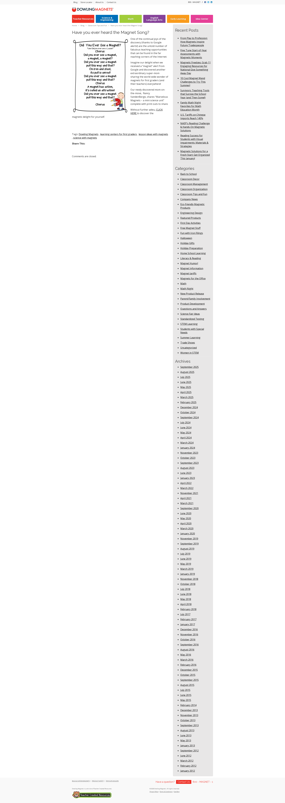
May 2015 (185, 700)
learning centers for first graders (118, 134)
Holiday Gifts (187, 243)
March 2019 (186, 569)
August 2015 (187, 685)
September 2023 (189, 463)
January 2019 (187, 574)
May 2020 (185, 518)
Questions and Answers (193, 308)
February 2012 (188, 765)
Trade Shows (187, 342)
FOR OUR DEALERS (112, 781)
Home (74, 25)
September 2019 (189, 543)
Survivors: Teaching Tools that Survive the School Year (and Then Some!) (194, 94)
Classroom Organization (194, 189)
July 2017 (185, 614)
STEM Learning (189, 324)
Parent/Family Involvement (195, 298)
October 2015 (187, 675)
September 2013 (189, 725)
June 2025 (185, 382)
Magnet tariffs (188, 273)
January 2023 (187, 478)
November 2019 (189, 538)
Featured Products (190, 218)
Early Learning (178, 18)
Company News (189, 199)
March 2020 (186, 528)
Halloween (186, 238)
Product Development (192, 303)
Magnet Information (191, 268)
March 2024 (186, 442)
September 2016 (189, 644)
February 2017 (188, 619)
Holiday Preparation (191, 248)
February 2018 (188, 609)
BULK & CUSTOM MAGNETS (81, 781)
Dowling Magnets (88, 134)
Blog (75, 2)
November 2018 (189, 579)
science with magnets (85, 137)
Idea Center (202, 18)
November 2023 (189, 452)
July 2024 (185, 422)
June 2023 (185, 473)
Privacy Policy (154, 792)
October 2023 (187, 457)
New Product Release (192, 293)
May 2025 (185, 387)
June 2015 (185, 695)
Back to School (188, 174)
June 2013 (185, 735)
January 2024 (187, 447)
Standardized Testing (192, 319)
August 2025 (187, 372)
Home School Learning (193, 253)
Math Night (186, 288)
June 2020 (185, 513)
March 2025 (186, 397)
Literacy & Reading (190, 258)
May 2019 (185, 563)
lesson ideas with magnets (153, 134)
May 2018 (185, 599)
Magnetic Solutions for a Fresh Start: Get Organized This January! (195, 155)
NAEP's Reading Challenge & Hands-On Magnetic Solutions (195, 127)
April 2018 (185, 604)
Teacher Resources (83, 18)
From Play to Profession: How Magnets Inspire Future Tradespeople (194, 42)
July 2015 (185, 690)
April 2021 (185, 498)
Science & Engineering (106, 18)
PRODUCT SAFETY (98, 781)
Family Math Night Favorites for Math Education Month (190, 106)
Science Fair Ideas (190, 313)
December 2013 (189, 710)
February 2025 (188, 402)
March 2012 (186, 760)
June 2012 (185, 755)
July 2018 (185, 589)
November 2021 (189, 493)
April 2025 (185, 392)
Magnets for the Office (193, 278)
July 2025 (185, 377)
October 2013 (187, 720)
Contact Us (111, 2)
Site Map (176, 792)
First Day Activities (190, 223)
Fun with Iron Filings (191, 233)
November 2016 (189, 634)
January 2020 (187, 533)
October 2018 (187, 584)
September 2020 (189, 508)
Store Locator (86, 2)
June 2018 (185, 594)
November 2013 (189, 715)
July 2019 (185, 553)
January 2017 (187, 624)
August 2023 (187, 468)
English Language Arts (154, 18)
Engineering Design (191, 213)
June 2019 (185, 558)
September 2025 (189, 367)
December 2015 (189, 669)
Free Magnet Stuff (190, 228)
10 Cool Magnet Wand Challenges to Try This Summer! (193, 82)
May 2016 (185, 654)
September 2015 (189, 680)
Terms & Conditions (166, 792)
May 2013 (185, 740)
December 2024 (189, 407)
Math (130, 18)
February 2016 (188, 664)
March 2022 (186, 488)
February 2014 (188, 705)
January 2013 (187, 745)
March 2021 (186, 503)
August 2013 (187, 730)
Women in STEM (189, 352)
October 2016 (187, 639)
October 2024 (187, 412)
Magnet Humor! (189, 263)
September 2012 (189, 750)
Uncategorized (188, 347)
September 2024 (189, 417)
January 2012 (187, 770)
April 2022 (185, 483)
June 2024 (185, 427)
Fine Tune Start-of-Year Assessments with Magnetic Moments (193, 54)
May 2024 (185, 432)
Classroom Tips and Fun (193, 194)
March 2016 (186, 659)
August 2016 (187, 649)
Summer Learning (190, 337)
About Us (99, 2)
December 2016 (189, 629)
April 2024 (185, 437)
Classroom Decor (190, 179)
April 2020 (185, 523)
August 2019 (187, 548)
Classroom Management (194, 184)
